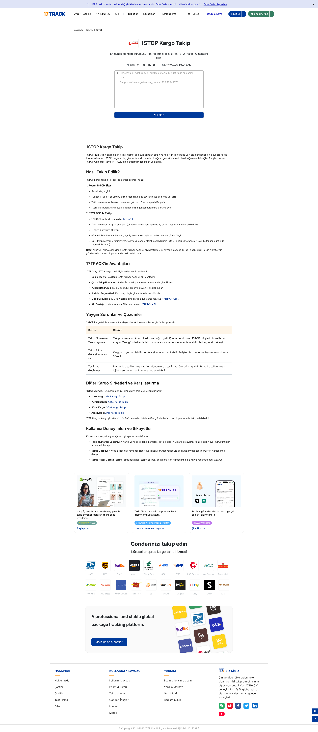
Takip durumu (117, 693)
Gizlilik (59, 693)
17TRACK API (148, 304)
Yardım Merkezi (174, 687)
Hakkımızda (62, 680)
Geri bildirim (171, 693)
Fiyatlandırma (168, 13)
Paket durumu (118, 687)
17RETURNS (103, 13)
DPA (57, 706)
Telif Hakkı (61, 700)
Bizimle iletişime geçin (178, 680)
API (117, 13)
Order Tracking (82, 13)
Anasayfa (78, 30)
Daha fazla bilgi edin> (215, 4)
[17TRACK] (54, 14)
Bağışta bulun (172, 700)
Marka (113, 712)
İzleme (113, 706)
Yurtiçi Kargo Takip (117, 401)
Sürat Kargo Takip (116, 407)
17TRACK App (170, 298)
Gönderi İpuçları (119, 700)
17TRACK (128, 219)
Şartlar (59, 687)
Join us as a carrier (109, 642)
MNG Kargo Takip (115, 396)
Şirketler (89, 30)
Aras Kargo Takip (114, 412)
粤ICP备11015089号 (189, 728)
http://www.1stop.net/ (177, 65)
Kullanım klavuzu (119, 680)
